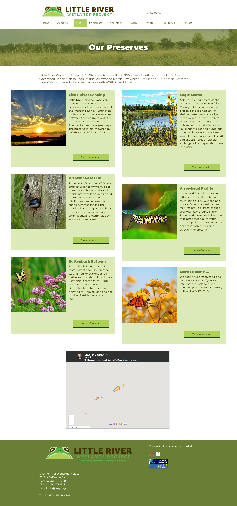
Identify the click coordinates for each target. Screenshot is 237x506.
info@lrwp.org (57, 488)
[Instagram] (151, 454)
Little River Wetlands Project (60, 473)
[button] (64, 23)
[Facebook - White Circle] (158, 454)
